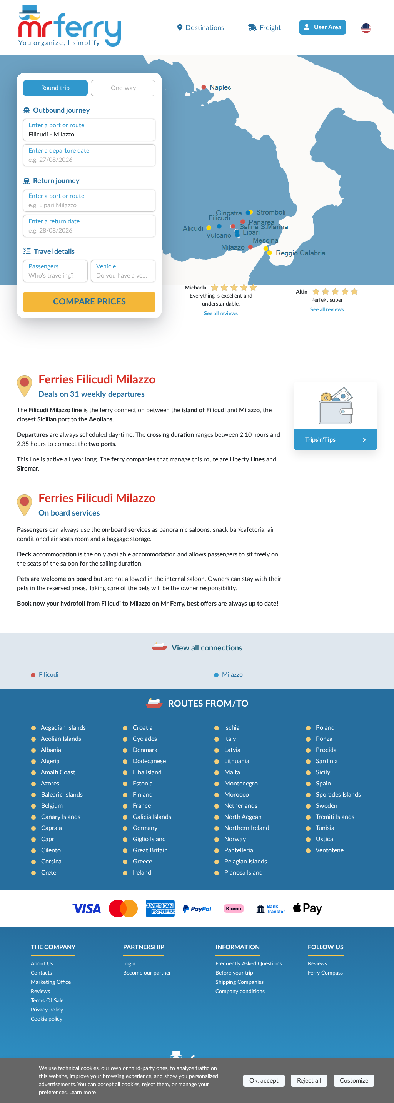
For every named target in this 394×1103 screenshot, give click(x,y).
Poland (325, 728)
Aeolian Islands (61, 739)
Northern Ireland (246, 828)
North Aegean (243, 817)
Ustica (324, 839)
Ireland (142, 873)
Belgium (52, 806)
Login (129, 964)
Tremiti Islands (335, 817)
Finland (143, 795)
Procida (326, 750)
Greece (142, 861)
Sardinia (327, 761)
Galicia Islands (152, 817)
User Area (326, 27)
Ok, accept (264, 1081)
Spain (323, 783)
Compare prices (89, 302)
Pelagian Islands (245, 861)
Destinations (204, 28)
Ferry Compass (325, 973)
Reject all (309, 1081)
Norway (235, 839)
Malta (232, 772)
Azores (50, 783)
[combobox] (89, 134)
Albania (51, 750)
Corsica (51, 861)
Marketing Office (51, 982)
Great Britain (150, 850)
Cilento (51, 850)
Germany (145, 828)
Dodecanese (149, 761)
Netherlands (240, 806)
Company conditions (240, 991)
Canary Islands (60, 817)
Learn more (82, 1092)
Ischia (232, 728)
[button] (370, 28)
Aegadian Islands (63, 728)
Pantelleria (238, 850)
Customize (354, 1081)
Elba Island (147, 772)
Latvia (232, 750)
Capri (48, 839)
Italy (230, 739)
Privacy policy (47, 1010)
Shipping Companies (239, 982)
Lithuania (236, 761)
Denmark (145, 750)
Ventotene (330, 850)
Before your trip (234, 973)
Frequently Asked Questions (248, 964)
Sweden (326, 806)
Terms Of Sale (47, 1000)
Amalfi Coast (58, 772)
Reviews (40, 991)
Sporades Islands (338, 795)
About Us (42, 964)
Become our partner (147, 973)
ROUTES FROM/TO (208, 704)
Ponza (324, 739)
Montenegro (241, 783)
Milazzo (232, 675)
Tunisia (325, 828)
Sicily (323, 772)
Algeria (50, 761)
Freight (270, 28)
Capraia (51, 828)
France (142, 806)
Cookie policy (46, 1019)
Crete (48, 873)
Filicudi (48, 675)
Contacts (41, 973)
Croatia (143, 728)
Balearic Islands (62, 795)
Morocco (236, 795)
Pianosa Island (243, 873)
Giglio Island (149, 839)
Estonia (143, 783)
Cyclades (145, 739)
